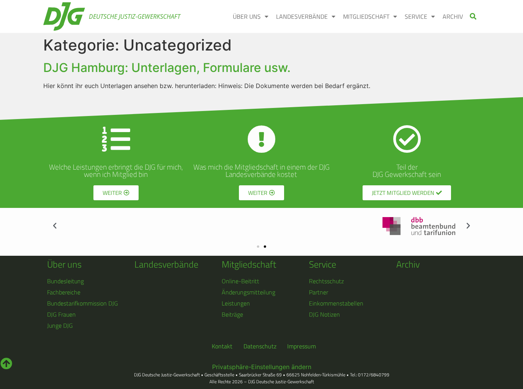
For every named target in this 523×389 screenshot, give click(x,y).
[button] (473, 16)
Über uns (64, 264)
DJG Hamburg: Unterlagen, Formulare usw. (167, 67)
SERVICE (416, 16)
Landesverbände (166, 264)
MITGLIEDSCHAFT (366, 16)
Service (322, 264)
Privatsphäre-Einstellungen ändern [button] (261, 367)
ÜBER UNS (247, 16)
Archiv (408, 264)
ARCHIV (453, 16)
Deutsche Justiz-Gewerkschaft (134, 16)
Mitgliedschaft (249, 264)
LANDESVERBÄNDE (302, 16)
